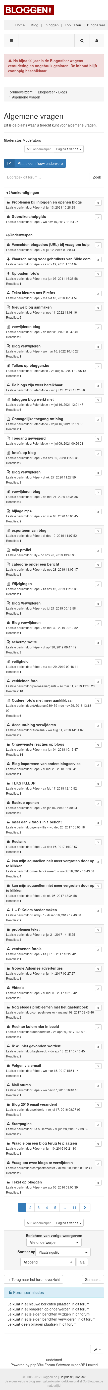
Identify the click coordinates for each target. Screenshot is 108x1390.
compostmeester (43, 1012)
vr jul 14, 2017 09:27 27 (59, 973)
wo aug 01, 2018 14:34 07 (66, 730)
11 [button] (74, 1207)
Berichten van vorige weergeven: (54, 1239)
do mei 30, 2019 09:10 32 (60, 627)
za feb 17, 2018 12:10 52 (60, 788)
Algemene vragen (34, 115)
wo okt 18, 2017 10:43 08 (77, 871)
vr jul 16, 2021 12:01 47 (67, 404)
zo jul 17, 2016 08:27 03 (64, 1109)
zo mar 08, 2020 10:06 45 (60, 516)
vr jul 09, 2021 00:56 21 (67, 443)
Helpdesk (66, 1377)
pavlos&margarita (44, 686)
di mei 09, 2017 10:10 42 (60, 993)
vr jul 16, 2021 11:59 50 (67, 424)
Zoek (97, 177)
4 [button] (47, 1207)
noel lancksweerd (44, 871)
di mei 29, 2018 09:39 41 (60, 769)
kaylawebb (39, 1051)
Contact (80, 1377)
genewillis (39, 827)
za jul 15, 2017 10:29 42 (59, 954)
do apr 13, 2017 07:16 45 (67, 1051)
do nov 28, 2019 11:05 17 (60, 569)
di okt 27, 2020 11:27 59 (59, 477)
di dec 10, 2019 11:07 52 (60, 535)
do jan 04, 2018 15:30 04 (60, 807)
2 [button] (30, 1207)
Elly (34, 555)
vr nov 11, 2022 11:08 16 (60, 312)
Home (20, 24)
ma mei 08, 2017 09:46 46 (76, 1012)
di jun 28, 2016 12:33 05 (71, 1129)
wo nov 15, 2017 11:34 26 (60, 221)
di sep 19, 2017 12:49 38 (64, 915)
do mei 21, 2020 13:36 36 (60, 496)
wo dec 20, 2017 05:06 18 (67, 827)
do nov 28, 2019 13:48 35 (58, 555)
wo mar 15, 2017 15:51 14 (61, 1070)
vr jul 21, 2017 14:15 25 (59, 934)
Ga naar (92, 1279)
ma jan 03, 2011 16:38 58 (60, 278)
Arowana (38, 730)
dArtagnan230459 (44, 705)
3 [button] (39, 1207)
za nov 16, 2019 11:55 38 (60, 589)
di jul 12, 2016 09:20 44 (59, 249)
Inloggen (51, 24)
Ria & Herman (42, 1129)
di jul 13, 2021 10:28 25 (59, 207)
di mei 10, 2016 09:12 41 (75, 1168)
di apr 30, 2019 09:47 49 (59, 647)
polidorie (38, 1109)
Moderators (32, 140)
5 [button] (55, 1207)
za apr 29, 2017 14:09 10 (70, 1031)
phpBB (35, 1364)
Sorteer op (39, 1252)
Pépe (36, 207)
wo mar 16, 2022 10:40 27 (61, 351)
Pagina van (67, 149)
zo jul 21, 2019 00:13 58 (59, 608)
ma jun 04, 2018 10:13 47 (60, 749)
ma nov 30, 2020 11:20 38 (61, 458)
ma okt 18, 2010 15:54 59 (60, 298)
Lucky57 (38, 915)
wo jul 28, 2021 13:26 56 (68, 390)
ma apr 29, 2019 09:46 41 (60, 666)
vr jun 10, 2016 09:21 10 (59, 1148)
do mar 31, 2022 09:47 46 (60, 332)
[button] (84, 1207)
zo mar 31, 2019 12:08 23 (77, 686)
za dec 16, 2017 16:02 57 (60, 846)
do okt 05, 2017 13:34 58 (60, 895)
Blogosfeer (96, 24)
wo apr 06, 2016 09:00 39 (60, 1187)
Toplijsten (73, 24)
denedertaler (41, 1031)
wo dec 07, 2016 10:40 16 (60, 1090)
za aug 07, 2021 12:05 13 (68, 370)
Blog (34, 24)
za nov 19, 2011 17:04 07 (60, 264)
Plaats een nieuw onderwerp (40, 163)
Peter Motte (40, 370)
